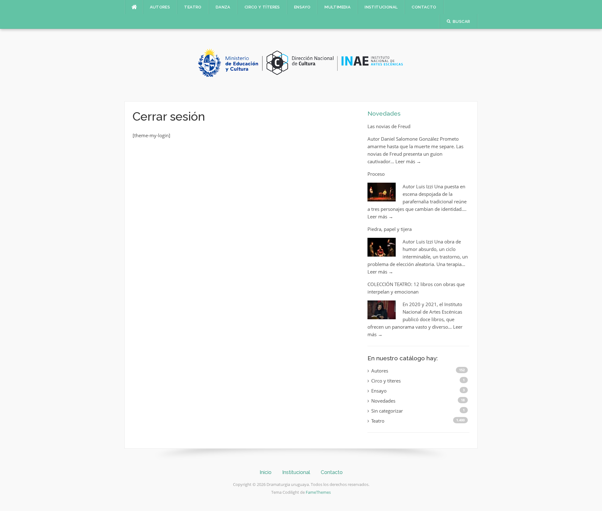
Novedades (383, 113)
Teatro (192, 7)
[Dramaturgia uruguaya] (301, 64)
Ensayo (302, 7)
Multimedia (338, 7)
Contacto (424, 7)
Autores (160, 7)
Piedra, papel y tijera (389, 229)
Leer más (408, 161)
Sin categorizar (387, 411)
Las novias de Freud (388, 126)
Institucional (381, 7)
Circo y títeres (262, 7)
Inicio (266, 472)
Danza (223, 7)
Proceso (376, 174)
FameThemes (318, 492)
